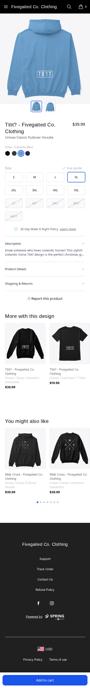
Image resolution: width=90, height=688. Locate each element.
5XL (76, 190)
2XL (13, 190)
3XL (34, 190)
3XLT (76, 203)
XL (76, 177)
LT (13, 203)
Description (13, 244)
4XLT (13, 216)
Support (45, 558)
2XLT (55, 203)
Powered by (34, 616)
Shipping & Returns (19, 284)
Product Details (15, 269)
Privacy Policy (32, 659)
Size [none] (8, 168)
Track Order (45, 569)
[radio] (14, 177)
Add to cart (45, 680)
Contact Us (45, 579)
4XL (55, 190)
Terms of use (58, 659)
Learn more (68, 229)
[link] (25, 343)
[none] (72, 168)
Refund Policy (45, 589)
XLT (34, 203)
